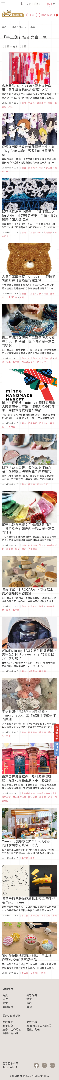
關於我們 (8, 1022)
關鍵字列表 (17, 26)
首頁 (4, 26)
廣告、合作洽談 (12, 1029)
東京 (31, 15)
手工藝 (31, 26)
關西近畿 (46, 15)
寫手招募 (8, 1025)
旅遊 (29, 999)
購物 (29, 1007)
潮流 (5, 999)
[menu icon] (3, 4)
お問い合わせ (11, 1033)
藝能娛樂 (8, 1007)
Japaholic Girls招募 (38, 1025)
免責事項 (31, 1022)
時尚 (29, 1003)
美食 (5, 1003)
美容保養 (31, 995)
